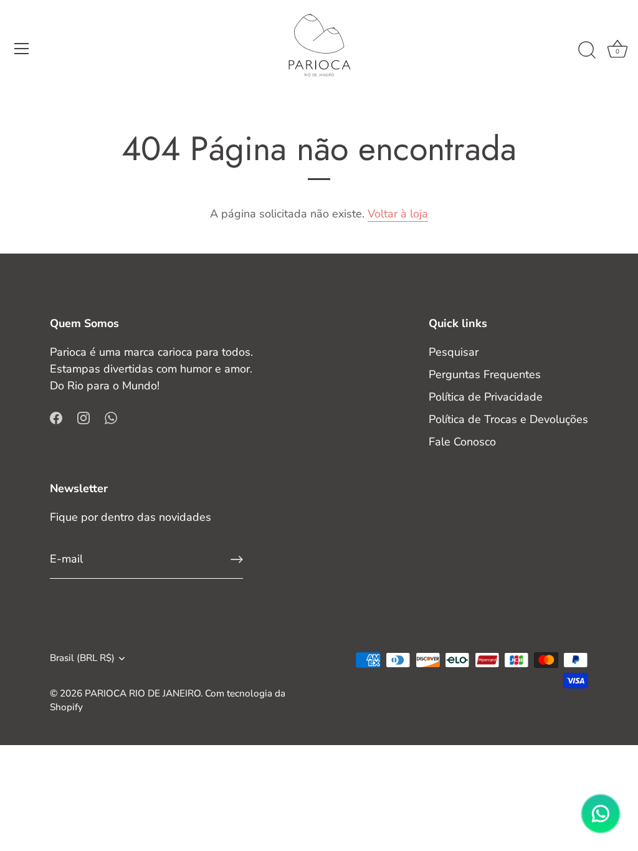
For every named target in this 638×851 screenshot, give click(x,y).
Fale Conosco (462, 441)
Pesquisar (453, 352)
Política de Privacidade (486, 396)
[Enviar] (237, 559)
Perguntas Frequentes (485, 374)
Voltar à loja (398, 213)
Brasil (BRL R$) (82, 658)
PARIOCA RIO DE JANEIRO (143, 693)
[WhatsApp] (111, 417)
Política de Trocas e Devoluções (508, 419)
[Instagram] (83, 417)
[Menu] (22, 48)
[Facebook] (56, 417)
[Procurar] (587, 50)
